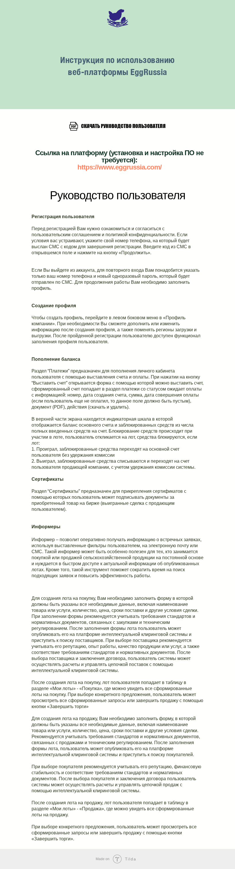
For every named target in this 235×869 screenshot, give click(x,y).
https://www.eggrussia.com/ (119, 289)
